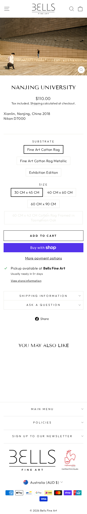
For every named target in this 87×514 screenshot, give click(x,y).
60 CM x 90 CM (43, 204)
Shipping (36, 103)
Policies (42, 422)
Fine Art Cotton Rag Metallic (43, 161)
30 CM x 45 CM (26, 192)
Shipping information (43, 295)
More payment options (43, 258)
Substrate (43, 141)
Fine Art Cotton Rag (43, 149)
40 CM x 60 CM (60, 192)
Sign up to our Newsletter (42, 436)
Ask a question (43, 304)
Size (43, 184)
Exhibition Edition (43, 172)
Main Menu (42, 409)
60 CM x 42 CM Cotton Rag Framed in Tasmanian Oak (43, 217)
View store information (26, 280)
